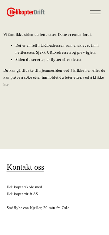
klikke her (82, 70)
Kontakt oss (25, 167)
